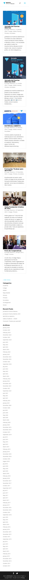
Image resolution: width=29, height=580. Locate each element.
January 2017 (6, 505)
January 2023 (6, 354)
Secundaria (12, 33)
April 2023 (5, 347)
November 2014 (7, 561)
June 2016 (5, 517)
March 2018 (6, 473)
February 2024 (6, 332)
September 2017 (7, 488)
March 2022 (6, 376)
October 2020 (6, 408)
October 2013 (6, 566)
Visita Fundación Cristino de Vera (14, 207)
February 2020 (6, 422)
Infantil (15, 31)
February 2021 (6, 400)
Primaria (7, 33)
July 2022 (5, 366)
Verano (5, 305)
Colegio (10, 31)
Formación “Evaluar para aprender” (14, 169)
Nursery (19, 31)
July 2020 (5, 410)
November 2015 (7, 534)
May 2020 (5, 415)
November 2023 (7, 335)
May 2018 (5, 468)
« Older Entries (6, 280)
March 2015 (6, 551)
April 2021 (5, 398)
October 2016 (6, 512)
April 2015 (5, 549)
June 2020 (5, 412)
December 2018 (7, 454)
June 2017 (5, 493)
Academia (5, 285)
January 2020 (6, 425)
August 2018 (6, 461)
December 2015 (7, 532)
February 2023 (6, 352)
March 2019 (6, 446)
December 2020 (7, 405)
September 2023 (7, 340)
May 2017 (5, 495)
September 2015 (7, 539)
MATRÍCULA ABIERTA (13, 126)
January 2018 (6, 478)
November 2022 (7, 359)
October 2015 (6, 536)
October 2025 (6, 330)
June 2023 (5, 342)
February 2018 (6, 476)
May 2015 (5, 546)
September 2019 (7, 434)
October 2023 (6, 337)
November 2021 (7, 386)
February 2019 (6, 449)
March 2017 (6, 500)
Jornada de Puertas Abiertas (12, 27)
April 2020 (5, 417)
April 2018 (5, 471)
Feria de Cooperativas (13, 251)
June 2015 (5, 544)
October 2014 (6, 563)
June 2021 (5, 393)
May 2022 (5, 371)
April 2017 (5, 498)
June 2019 (5, 439)
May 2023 (5, 344)
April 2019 (5, 444)
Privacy (23, 577)
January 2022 (6, 381)
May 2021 (5, 395)
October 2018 (6, 459)
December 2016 (7, 507)
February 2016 (6, 527)
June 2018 (5, 466)
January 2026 (6, 327)
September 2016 (7, 515)
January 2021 (6, 403)
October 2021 (6, 388)
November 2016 (7, 510)
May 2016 (5, 519)
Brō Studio (9, 576)
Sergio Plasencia (10, 29)
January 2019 (6, 451)
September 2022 (7, 364)
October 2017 (6, 485)
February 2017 (6, 502)
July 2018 (5, 464)
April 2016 (5, 522)
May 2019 (5, 442)
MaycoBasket (6, 293)
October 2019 (6, 432)
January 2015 (6, 556)
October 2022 (6, 361)
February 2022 (6, 378)
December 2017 (7, 480)
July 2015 (5, 541)
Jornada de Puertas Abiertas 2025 (12, 81)
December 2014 (7, 558)
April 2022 (5, 374)
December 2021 (7, 383)
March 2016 (6, 524)
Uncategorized (6, 302)
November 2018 (7, 456)
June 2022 (5, 369)
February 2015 (6, 553)
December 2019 (7, 427)
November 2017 (7, 483)
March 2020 (6, 420)
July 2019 (5, 437)
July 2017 (5, 490)
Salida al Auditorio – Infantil (10, 318)
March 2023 (6, 349)
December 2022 (7, 357)
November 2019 (7, 429)
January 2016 (6, 529)
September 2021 (7, 391)
